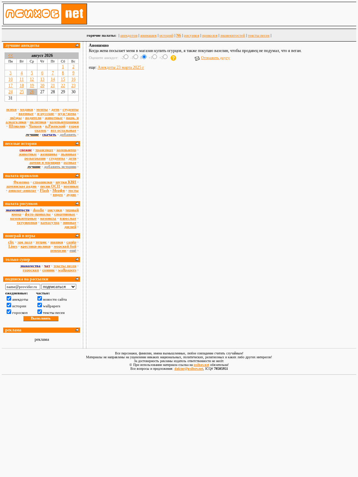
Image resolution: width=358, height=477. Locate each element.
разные (70, 162)
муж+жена (67, 113)
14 (53, 79)
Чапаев (35, 126)
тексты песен (259, 35)
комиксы (48, 218)
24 (10, 91)
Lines (12, 246)
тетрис (41, 242)
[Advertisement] (222, 90)
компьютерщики (64, 122)
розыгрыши (34, 158)
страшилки (42, 182)
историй (166, 35)
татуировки (27, 222)
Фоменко (21, 182)
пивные (69, 222)
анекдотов (128, 35)
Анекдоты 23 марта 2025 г (121, 67)
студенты (71, 109)
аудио (71, 194)
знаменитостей (232, 35)
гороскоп (31, 270)
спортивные (64, 214)
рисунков (191, 35)
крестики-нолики (35, 246)
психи (11, 109)
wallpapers (67, 270)
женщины (48, 154)
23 (73, 85)
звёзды (16, 118)
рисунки (55, 210)
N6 (178, 35)
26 (32, 91)
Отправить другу (215, 58)
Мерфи (58, 190)
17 (10, 85)
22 (63, 85)
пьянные (68, 154)
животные (54, 118)
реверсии (58, 250)
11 (22, 79)
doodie (38, 210)
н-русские (45, 113)
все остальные (63, 130)
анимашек (148, 35)
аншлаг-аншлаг (22, 190)
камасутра (50, 222)
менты (42, 109)
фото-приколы (38, 214)
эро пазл (24, 242)
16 (73, 79)
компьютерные (23, 218)
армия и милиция (44, 162)
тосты (73, 190)
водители (33, 118)
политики (38, 122)
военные (26, 113)
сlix (11, 242)
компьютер (66, 150)
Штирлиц (17, 126)
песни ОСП (50, 186)
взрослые (68, 218)
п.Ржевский (55, 126)
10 (10, 79)
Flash (44, 190)
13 (42, 79)
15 (63, 79)
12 (32, 79)
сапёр (71, 242)
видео (58, 194)
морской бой (65, 246)
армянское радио (21, 186)
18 (22, 85)
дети (55, 109)
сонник (48, 270)
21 (53, 85)
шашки (56, 242)
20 (42, 85)
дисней (70, 227)
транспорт (44, 150)
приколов (209, 35)
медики (26, 109)
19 (32, 85)
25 (22, 91)
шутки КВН (66, 182)
